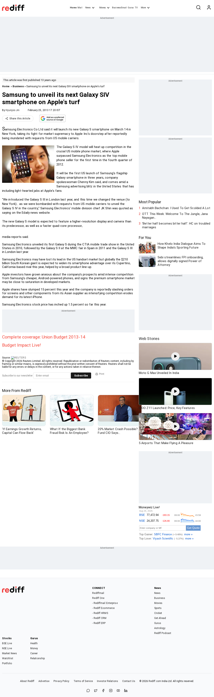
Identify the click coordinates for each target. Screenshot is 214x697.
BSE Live (7, 643)
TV (136, 7)
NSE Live (7, 648)
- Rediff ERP (99, 623)
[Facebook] (103, 691)
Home (73, 7)
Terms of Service (83, 681)
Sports (158, 608)
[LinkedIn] (125, 691)
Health (34, 643)
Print (101, 373)
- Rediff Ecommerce (103, 608)
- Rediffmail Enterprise (104, 603)
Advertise (43, 681)
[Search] (198, 7)
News (88, 7)
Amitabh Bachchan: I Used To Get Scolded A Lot (176, 208)
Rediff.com (155, 681)
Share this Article (19, 118)
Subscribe (81, 375)
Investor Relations (107, 681)
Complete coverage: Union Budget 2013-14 (43, 337)
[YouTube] (118, 691)
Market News (9, 653)
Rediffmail (98, 593)
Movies (158, 603)
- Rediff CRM (99, 618)
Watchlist (7, 658)
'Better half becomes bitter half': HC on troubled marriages (176, 225)
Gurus (131, 7)
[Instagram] (110, 691)
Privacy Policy (61, 681)
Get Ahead (160, 618)
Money (102, 7)
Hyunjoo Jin (12, 110)
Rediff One (98, 598)
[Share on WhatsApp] (88, 691)
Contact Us (128, 681)
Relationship (37, 658)
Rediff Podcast (162, 633)
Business (18, 86)
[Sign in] (209, 7)
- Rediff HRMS (100, 613)
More (143, 7)
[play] (175, 356)
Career (34, 653)
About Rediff (27, 681)
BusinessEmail (119, 7)
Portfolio (7, 663)
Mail (80, 7)
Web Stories (149, 338)
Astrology (160, 628)
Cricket (158, 613)
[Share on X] (95, 691)
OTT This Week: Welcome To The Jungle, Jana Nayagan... (175, 216)
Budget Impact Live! (21, 345)
